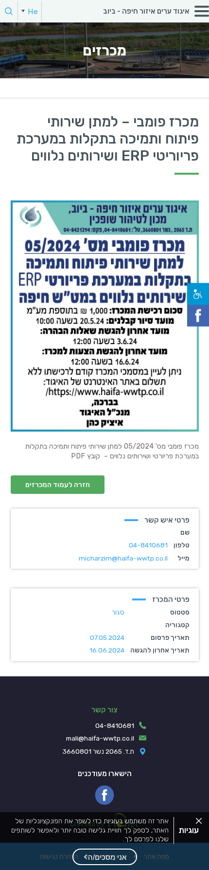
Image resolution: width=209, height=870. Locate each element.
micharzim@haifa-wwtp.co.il (123, 558)
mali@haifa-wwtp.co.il (100, 738)
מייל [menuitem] (183, 558)
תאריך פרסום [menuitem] (170, 637)
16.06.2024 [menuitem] (106, 650)
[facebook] (104, 795)
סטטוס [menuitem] (180, 612)
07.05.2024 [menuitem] (107, 637)
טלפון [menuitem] (182, 545)
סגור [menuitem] (118, 612)
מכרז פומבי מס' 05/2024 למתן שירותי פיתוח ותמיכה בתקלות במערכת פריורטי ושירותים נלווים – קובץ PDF (112, 451)
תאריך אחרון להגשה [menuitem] (160, 650)
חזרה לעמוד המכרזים (57, 484)
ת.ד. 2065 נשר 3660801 (98, 751)
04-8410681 (148, 545)
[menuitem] (29, 11)
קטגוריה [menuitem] (177, 625)
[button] (104, 857)
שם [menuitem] (185, 532)
